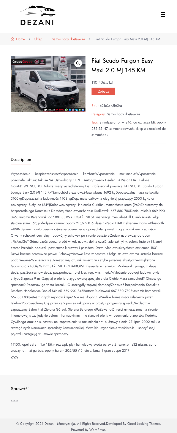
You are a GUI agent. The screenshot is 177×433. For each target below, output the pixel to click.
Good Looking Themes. (144, 423)
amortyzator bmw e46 (115, 122)
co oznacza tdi (144, 122)
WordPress (97, 429)
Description (21, 159)
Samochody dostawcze (123, 114)
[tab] (20, 160)
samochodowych (121, 128)
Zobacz (103, 91)
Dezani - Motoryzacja (59, 423)
